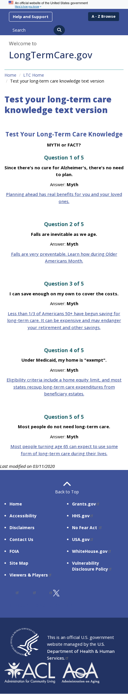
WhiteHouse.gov (89, 551)
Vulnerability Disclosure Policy (90, 566)
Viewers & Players (29, 575)
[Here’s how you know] (64, 4)
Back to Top (64, 492)
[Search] (59, 30)
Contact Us (21, 539)
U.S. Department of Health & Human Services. (81, 651)
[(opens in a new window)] (11, 592)
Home (10, 75)
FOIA (14, 551)
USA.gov (81, 539)
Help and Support (31, 16)
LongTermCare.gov (50, 55)
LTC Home (33, 75)
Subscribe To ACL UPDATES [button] (39, 605)
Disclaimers (22, 527)
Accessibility (23, 516)
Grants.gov (84, 504)
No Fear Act (85, 527)
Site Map (19, 563)
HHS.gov (81, 516)
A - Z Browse (103, 16)
